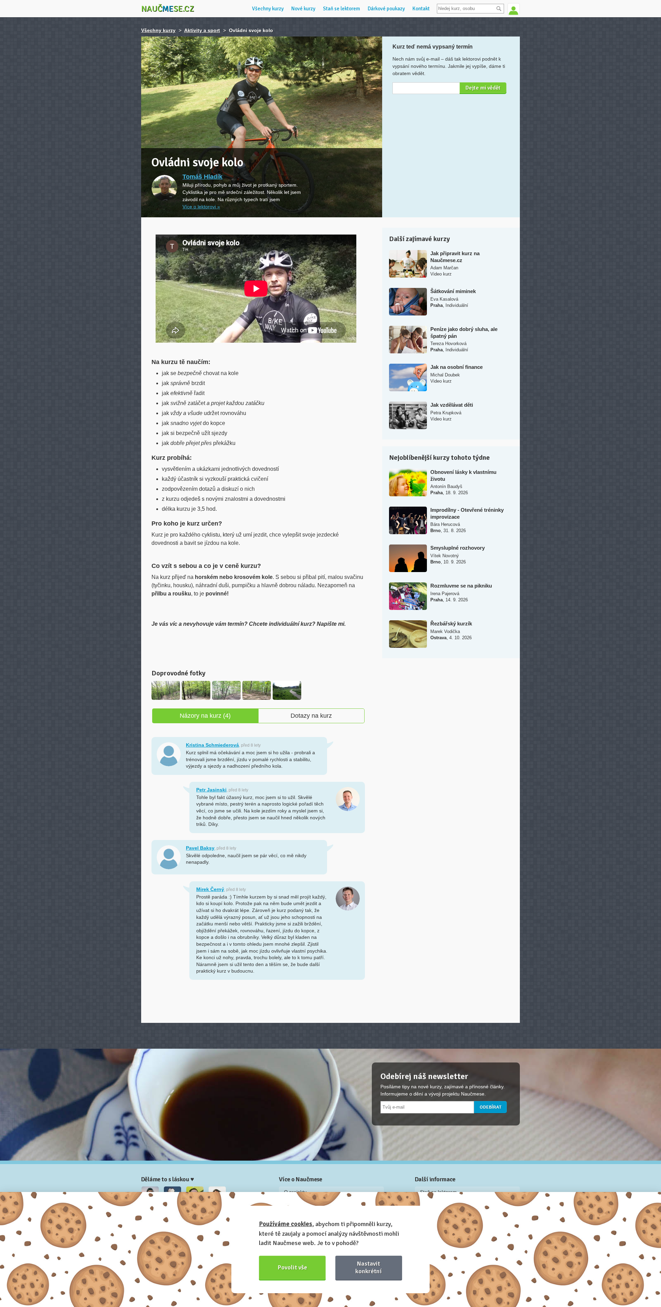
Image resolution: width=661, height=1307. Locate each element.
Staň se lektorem (341, 9)
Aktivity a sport (202, 30)
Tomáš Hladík (202, 176)
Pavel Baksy (200, 848)
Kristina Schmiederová (212, 745)
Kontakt (421, 9)
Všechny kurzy (268, 9)
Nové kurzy (303, 9)
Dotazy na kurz (311, 715)
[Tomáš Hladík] (164, 188)
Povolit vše (292, 1267)
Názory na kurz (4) (205, 715)
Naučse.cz (167, 8)
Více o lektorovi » (201, 206)
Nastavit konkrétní (368, 1267)
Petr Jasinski (211, 789)
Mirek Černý (210, 889)
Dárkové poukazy (386, 9)
